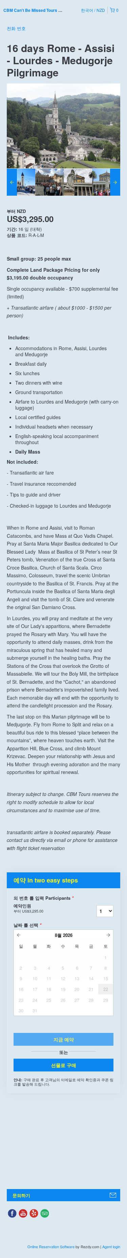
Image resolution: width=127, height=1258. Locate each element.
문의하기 (21, 1195)
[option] (21, 182)
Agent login (111, 1246)
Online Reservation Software (51, 1246)
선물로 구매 (63, 1065)
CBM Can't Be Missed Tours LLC (34, 10)
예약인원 (28, 908)
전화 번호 (16, 28)
